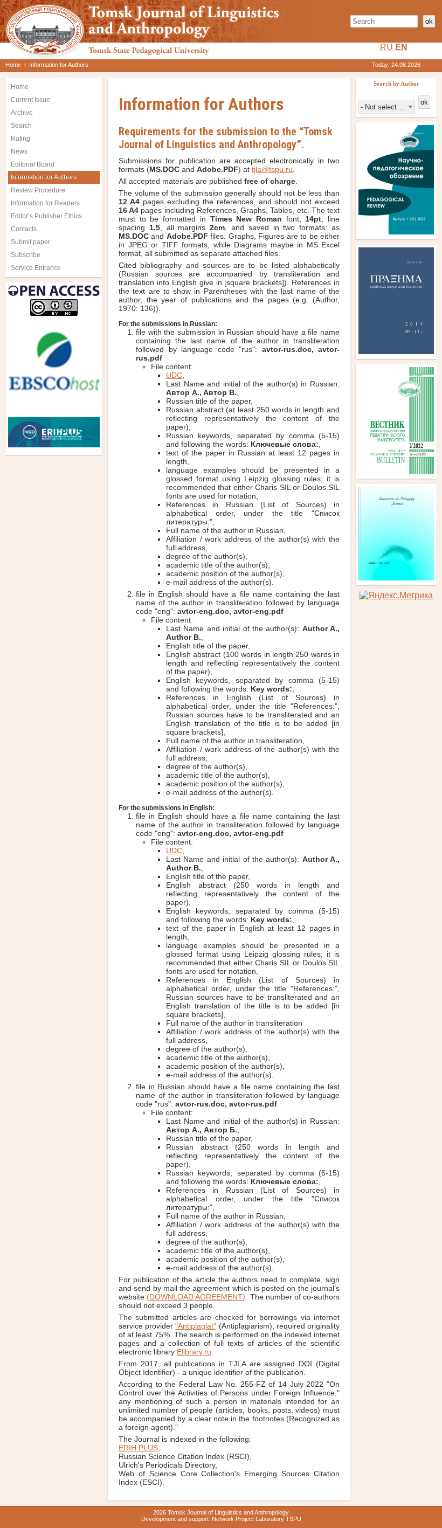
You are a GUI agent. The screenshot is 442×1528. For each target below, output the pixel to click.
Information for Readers (45, 203)
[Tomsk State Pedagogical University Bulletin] (396, 470)
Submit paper (30, 242)
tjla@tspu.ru (272, 169)
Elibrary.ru (194, 1351)
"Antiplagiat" (195, 1326)
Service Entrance (36, 268)
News (19, 151)
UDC (174, 375)
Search (21, 125)
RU (386, 47)
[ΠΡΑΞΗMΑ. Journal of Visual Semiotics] (396, 351)
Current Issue (30, 99)
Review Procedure (38, 190)
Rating (20, 138)
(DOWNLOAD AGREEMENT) (196, 1296)
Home (13, 64)
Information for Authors (44, 177)
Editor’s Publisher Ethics (46, 216)
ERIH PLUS (138, 1447)
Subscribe (25, 255)
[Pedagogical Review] (396, 231)
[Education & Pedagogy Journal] (396, 577)
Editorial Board (32, 164)
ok (429, 21)
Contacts (24, 229)
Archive (22, 112)
